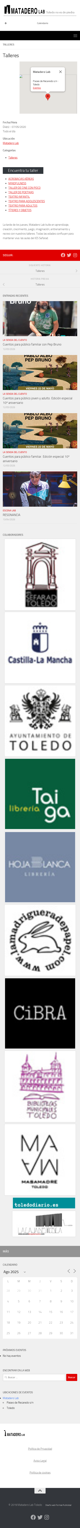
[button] (47, 97)
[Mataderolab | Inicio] (40, 9)
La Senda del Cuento (15, 340)
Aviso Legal (40, 1460)
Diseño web (50, 1505)
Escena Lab (9, 510)
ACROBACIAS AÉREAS (21, 179)
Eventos (37, 87)
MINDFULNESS (17, 183)
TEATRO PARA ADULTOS (22, 205)
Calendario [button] (42, 23)
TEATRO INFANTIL (19, 196)
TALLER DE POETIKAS (21, 192)
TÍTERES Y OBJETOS (19, 210)
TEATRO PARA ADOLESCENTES (26, 201)
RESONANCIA (11, 515)
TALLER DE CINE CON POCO (24, 188)
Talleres (12, 157)
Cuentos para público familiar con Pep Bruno (32, 344)
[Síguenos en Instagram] (75, 255)
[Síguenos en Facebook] (63, 255)
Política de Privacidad (40, 1448)
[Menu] (75, 35)
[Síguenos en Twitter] (69, 255)
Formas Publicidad (63, 1505)
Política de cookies (40, 1472)
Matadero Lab (11, 143)
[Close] (60, 71)
